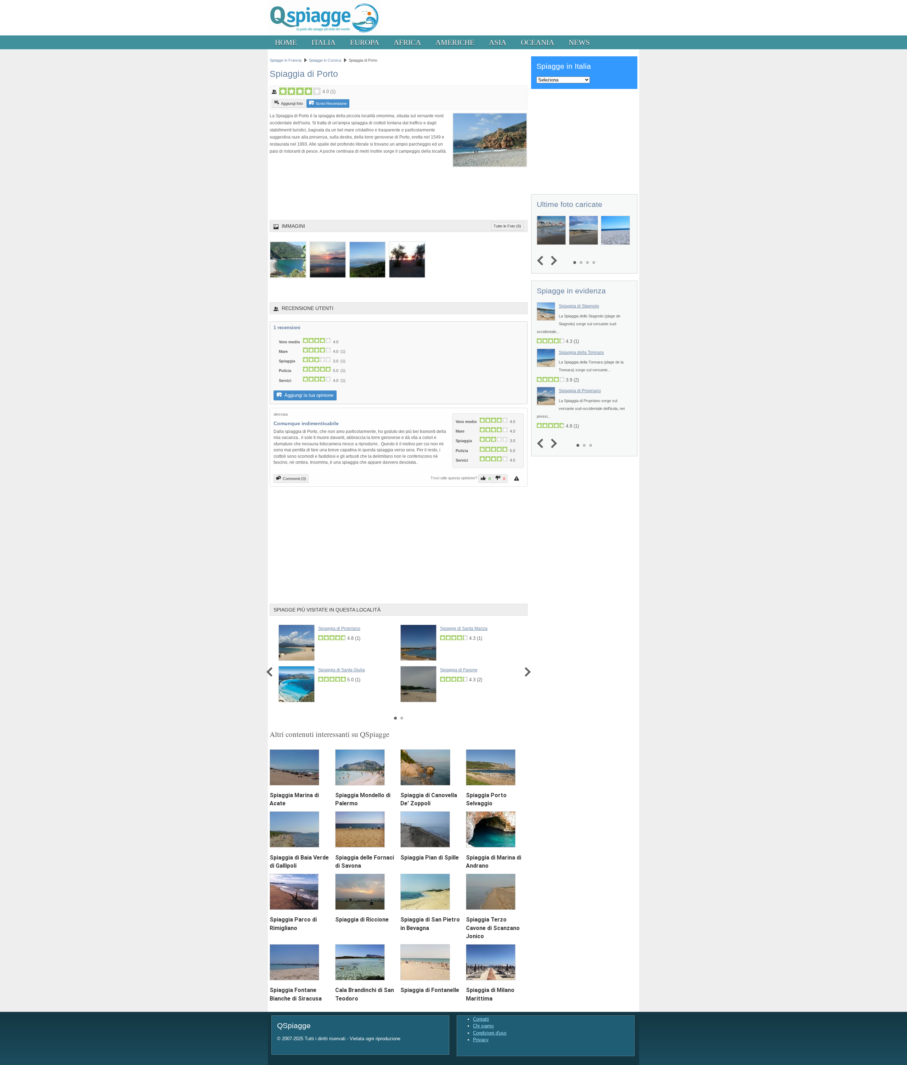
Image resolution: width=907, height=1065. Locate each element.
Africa (407, 42)
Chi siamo (483, 1026)
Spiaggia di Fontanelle (429, 990)
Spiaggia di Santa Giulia (341, 669)
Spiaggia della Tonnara (581, 352)
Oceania (537, 42)
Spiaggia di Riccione (362, 919)
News (579, 42)
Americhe (454, 42)
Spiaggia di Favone (459, 669)
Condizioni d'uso (489, 1033)
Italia (323, 42)
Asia (497, 42)
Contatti (481, 1019)
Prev (271, 672)
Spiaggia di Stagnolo (579, 306)
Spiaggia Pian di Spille (429, 857)
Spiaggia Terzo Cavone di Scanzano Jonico (493, 927)
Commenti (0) (294, 479)
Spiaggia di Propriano (339, 628)
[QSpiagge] (324, 33)
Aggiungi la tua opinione (308, 395)
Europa (364, 42)
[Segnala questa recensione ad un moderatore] (517, 478)
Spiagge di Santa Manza (464, 628)
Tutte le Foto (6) (507, 226)
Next (526, 672)
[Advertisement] (399, 187)
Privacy (481, 1039)
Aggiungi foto (292, 103)
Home (286, 42)
